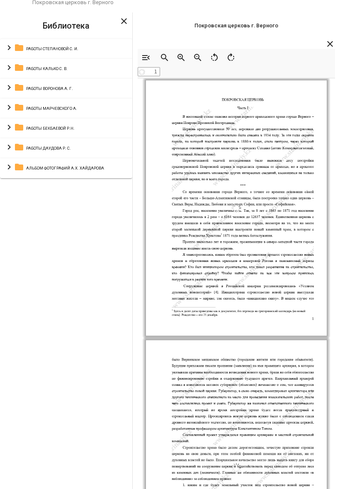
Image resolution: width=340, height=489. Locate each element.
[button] (66, 49)
